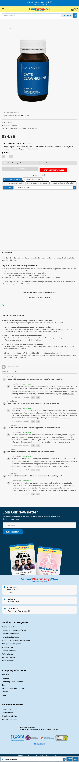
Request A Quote (8, 657)
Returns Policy (7, 713)
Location (5, 678)
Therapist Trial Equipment (11, 644)
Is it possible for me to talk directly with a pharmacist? (31, 452)
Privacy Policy (7, 709)
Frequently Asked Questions (12, 682)
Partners (5, 692)
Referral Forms (7, 654)
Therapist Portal (8, 647)
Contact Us (6, 695)
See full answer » (68, 394)
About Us (5, 675)
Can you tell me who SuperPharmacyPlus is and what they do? (34, 476)
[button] (39, 297)
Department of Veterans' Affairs (14, 630)
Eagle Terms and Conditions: (17, 143)
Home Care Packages (10, 637)
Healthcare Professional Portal (13, 688)
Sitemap (58, 756)
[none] (33, 70)
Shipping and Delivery (10, 716)
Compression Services (10, 627)
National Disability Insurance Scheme (16, 640)
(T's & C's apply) (39, 4)
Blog (3, 685)
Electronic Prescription (10, 634)
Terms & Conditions (9, 719)
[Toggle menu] (3, 9)
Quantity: (6, 153)
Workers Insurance (9, 651)
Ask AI (69, 16)
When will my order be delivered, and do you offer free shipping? (35, 379)
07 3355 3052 (13, 600)
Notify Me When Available (53, 170)
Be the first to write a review (39, 297)
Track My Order (7, 661)
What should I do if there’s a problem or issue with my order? (33, 403)
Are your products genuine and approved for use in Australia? (34, 427)
